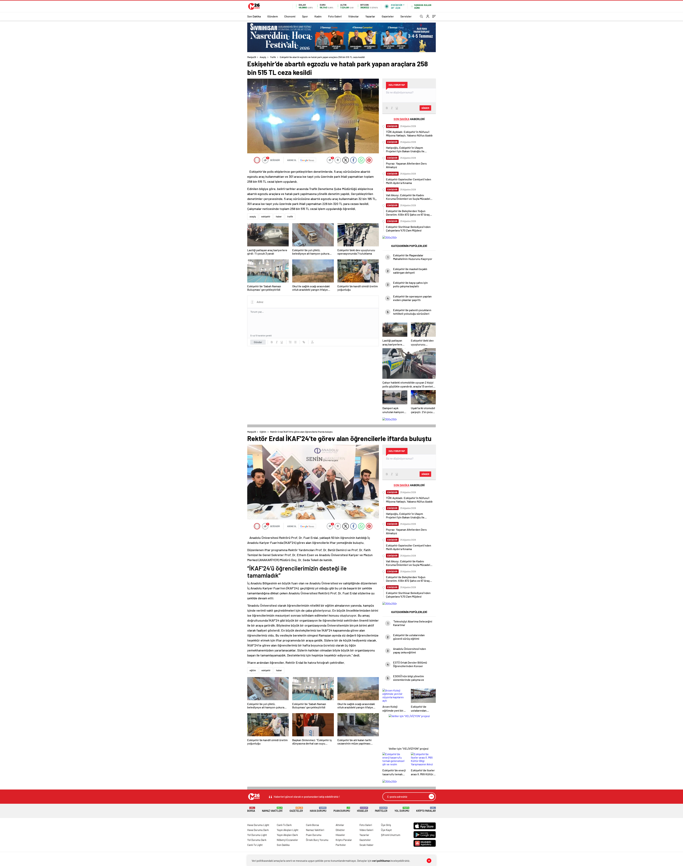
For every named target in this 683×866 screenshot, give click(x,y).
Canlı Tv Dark (284, 825)
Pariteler (381, 809)
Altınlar (340, 825)
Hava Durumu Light (258, 825)
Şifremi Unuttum (390, 834)
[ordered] (290, 342)
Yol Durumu (402, 809)
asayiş (253, 216)
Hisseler (362, 809)
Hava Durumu (318, 809)
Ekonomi (289, 16)
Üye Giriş (386, 825)
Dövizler (340, 829)
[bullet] (295, 342)
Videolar (353, 16)
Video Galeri (366, 829)
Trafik (273, 57)
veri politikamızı (381, 860)
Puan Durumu (341, 809)
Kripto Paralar (426, 809)
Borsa (251, 809)
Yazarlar (370, 16)
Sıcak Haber (366, 844)
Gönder (258, 342)
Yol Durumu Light (257, 834)
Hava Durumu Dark (258, 829)
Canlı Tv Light (255, 844)
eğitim (253, 670)
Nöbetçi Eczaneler (287, 839)
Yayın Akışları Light (287, 829)
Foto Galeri (335, 16)
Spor (305, 16)
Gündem (272, 16)
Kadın (318, 16)
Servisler (406, 16)
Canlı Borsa (312, 825)
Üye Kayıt (386, 829)
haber (279, 216)
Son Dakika (254, 16)
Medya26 (251, 57)
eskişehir (265, 216)
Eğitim (263, 431)
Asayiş (263, 57)
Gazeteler (388, 16)
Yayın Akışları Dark (287, 834)
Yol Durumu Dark (256, 839)
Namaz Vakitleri (272, 809)
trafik (290, 216)
